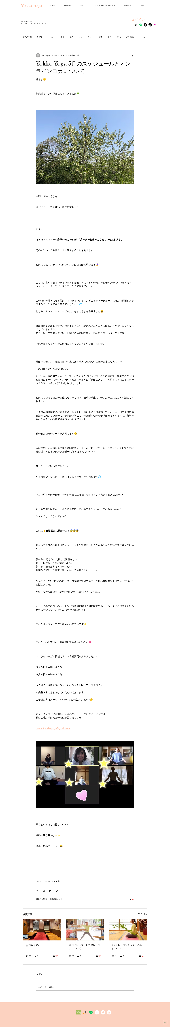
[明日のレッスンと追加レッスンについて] (85, 929)
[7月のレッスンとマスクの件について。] (128, 929)
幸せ (59, 881)
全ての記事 (27, 37)
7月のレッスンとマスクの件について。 (127, 947)
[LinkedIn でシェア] (50, 890)
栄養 (101, 37)
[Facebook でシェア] (37, 890)
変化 (119, 37)
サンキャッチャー (86, 37)
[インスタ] (109, 1012)
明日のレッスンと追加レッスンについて (84, 947)
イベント (51, 37)
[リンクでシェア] (56, 890)
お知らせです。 (34, 945)
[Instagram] (155, 24)
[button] (144, 37)
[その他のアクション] (132, 55)
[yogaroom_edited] (78, 1012)
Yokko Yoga (31, 6)
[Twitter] (103, 1012)
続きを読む (130, 37)
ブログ (39, 881)
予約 (71, 37)
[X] (150, 24)
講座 (62, 37)
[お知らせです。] (42, 929)
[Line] (140, 24)
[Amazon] (135, 24)
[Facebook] (145, 24)
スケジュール (49, 881)
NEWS (39, 37)
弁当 (110, 37)
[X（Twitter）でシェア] (43, 890)
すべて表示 (142, 914)
